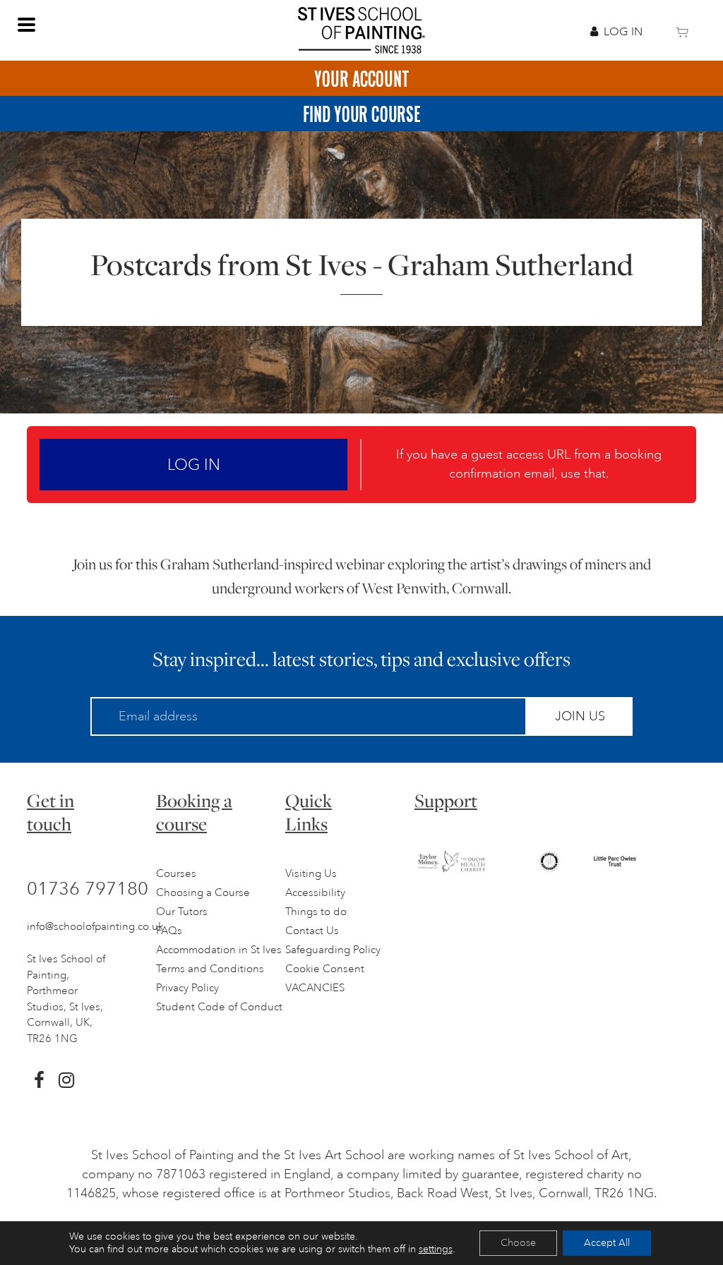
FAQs (169, 931)
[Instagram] (66, 1080)
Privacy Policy (187, 988)
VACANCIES (315, 988)
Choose (518, 1243)
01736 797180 (87, 888)
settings (436, 1249)
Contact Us (312, 931)
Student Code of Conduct (219, 1007)
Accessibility (315, 893)
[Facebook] (39, 1080)
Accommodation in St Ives (219, 950)
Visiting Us (311, 873)
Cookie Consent (324, 969)
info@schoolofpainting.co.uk (95, 926)
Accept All (607, 1243)
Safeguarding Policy (333, 950)
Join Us (580, 716)
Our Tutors (182, 912)
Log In (623, 32)
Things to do (316, 912)
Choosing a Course (203, 893)
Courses (176, 873)
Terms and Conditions (210, 969)
